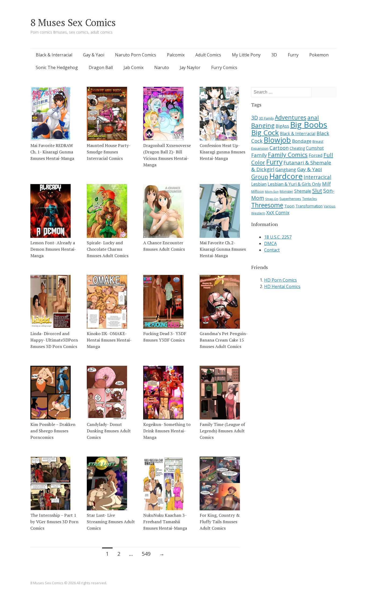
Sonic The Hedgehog (57, 67)
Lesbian (259, 184)
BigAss (282, 126)
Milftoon (257, 191)
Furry (293, 55)
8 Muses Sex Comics (73, 22)
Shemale (302, 191)
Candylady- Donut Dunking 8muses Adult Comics (109, 430)
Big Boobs (308, 124)
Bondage (301, 141)
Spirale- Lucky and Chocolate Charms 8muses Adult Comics (107, 249)
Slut (317, 190)
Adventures (290, 117)
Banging (263, 125)
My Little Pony (246, 55)
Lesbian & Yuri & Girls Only (294, 184)
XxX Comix (277, 212)
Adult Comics (208, 55)
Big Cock (265, 132)
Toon (289, 206)
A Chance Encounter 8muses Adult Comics (164, 246)
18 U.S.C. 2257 (278, 237)
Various (330, 206)
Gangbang (285, 170)
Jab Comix (133, 67)
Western (258, 213)
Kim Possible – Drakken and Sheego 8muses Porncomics (52, 430)
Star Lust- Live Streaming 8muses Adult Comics (111, 521)
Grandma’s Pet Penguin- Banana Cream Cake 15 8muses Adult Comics (223, 340)
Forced (315, 155)
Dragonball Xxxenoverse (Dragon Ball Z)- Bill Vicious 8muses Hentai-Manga (167, 155)
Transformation (309, 206)
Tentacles (309, 198)
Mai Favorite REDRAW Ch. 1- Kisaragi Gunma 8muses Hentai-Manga (52, 151)
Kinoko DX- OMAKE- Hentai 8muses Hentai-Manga (109, 340)
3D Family (266, 118)
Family (259, 155)
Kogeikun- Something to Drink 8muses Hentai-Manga (166, 430)
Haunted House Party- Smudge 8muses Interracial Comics (108, 151)
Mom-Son (272, 191)
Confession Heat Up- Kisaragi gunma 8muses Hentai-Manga (222, 151)
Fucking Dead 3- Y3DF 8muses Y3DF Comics (164, 337)
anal (313, 117)
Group (259, 177)
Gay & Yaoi (93, 55)
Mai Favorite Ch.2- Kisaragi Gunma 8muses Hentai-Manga (223, 249)
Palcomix (176, 55)
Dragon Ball (101, 67)
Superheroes (290, 198)
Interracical (317, 177)
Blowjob (277, 140)
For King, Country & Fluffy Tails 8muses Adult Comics (220, 521)
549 (146, 553)
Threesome (267, 205)
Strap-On (271, 199)
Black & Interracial (54, 55)
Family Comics (288, 154)
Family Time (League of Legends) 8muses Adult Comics (222, 430)
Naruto (161, 67)
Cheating (297, 148)
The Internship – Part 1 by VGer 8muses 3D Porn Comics (54, 521)
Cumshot (315, 148)
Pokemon (319, 55)
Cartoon (279, 148)
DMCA (270, 243)
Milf (326, 184)
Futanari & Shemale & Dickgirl (291, 166)
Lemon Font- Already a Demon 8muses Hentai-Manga (53, 249)
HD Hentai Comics (282, 286)
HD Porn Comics (280, 280)
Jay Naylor (190, 67)
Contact (272, 250)
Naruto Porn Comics (135, 55)
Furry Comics (224, 67)
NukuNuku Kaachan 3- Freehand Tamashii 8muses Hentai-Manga (165, 521)
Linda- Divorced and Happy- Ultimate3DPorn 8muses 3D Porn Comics (54, 340)
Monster (286, 191)
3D (274, 55)
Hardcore (286, 176)
